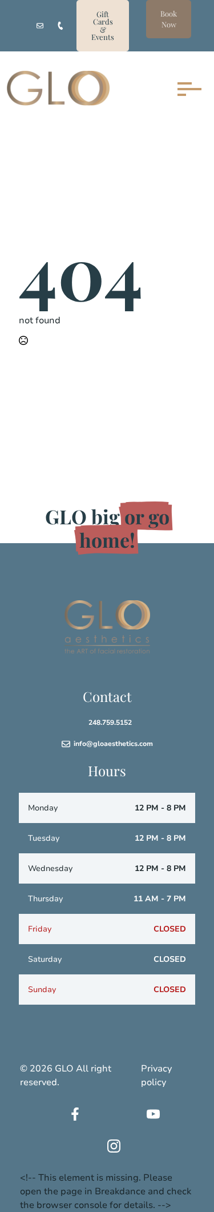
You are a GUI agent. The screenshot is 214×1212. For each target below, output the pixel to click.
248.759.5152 (110, 722)
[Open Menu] (186, 89)
